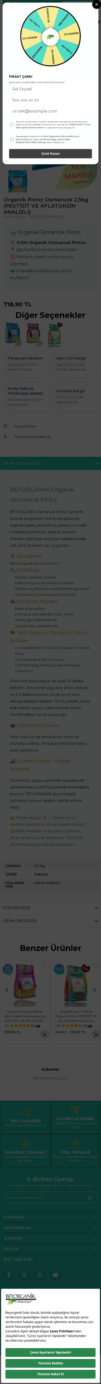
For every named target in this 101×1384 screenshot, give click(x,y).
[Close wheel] (96, 4)
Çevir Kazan (50, 153)
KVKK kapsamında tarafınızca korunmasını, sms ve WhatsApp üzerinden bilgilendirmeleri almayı (47, 139)
